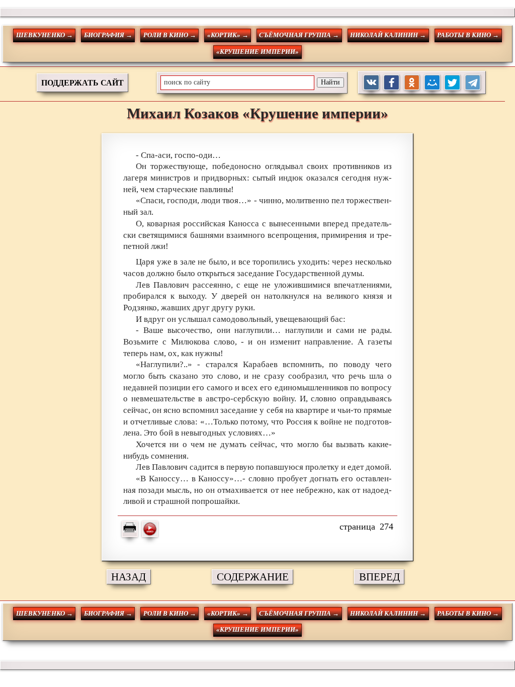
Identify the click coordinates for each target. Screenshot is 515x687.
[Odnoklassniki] (412, 82)
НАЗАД (128, 576)
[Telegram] (473, 82)
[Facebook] (391, 82)
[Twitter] (452, 82)
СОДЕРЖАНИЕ (253, 576)
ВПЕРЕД (379, 576)
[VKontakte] (371, 82)
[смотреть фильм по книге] (150, 529)
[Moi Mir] (432, 82)
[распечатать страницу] (130, 529)
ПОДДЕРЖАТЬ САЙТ (82, 82)
